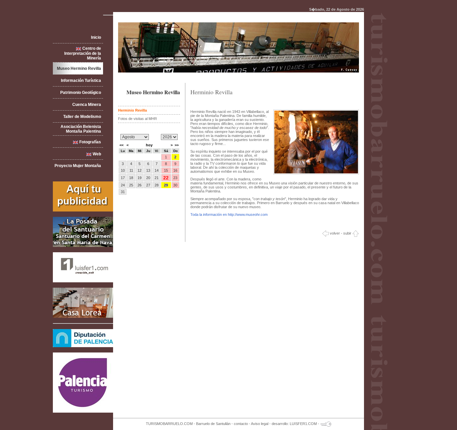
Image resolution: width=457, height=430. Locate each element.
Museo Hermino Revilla (79, 68)
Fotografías (90, 142)
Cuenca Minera (86, 104)
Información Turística (81, 80)
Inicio (96, 37)
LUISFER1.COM (303, 424)
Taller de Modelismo (82, 116)
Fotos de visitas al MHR (137, 119)
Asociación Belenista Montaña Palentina (81, 129)
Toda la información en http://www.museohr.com (229, 214)
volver (334, 233)
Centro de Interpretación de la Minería (82, 53)
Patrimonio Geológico (80, 92)
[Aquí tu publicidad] (83, 210)
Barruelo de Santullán (213, 424)
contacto (241, 424)
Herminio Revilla (132, 110)
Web (97, 154)
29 (166, 185)
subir (347, 233)
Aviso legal (259, 424)
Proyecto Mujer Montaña (78, 165)
